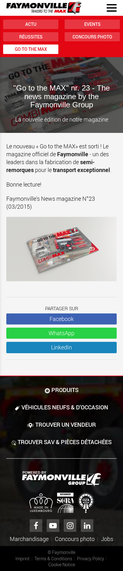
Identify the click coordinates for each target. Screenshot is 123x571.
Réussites (31, 37)
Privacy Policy (90, 559)
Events (92, 24)
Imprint (22, 559)
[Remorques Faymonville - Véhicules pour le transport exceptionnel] (61, 478)
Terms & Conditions (53, 559)
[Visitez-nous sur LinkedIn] (87, 525)
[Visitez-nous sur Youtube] (53, 525)
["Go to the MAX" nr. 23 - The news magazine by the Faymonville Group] (61, 252)
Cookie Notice (61, 565)
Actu (31, 24)
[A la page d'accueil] (43, 8)
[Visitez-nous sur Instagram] (70, 525)
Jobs (107, 539)
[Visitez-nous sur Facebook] (36, 525)
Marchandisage (29, 539)
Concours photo (92, 37)
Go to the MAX (31, 49)
